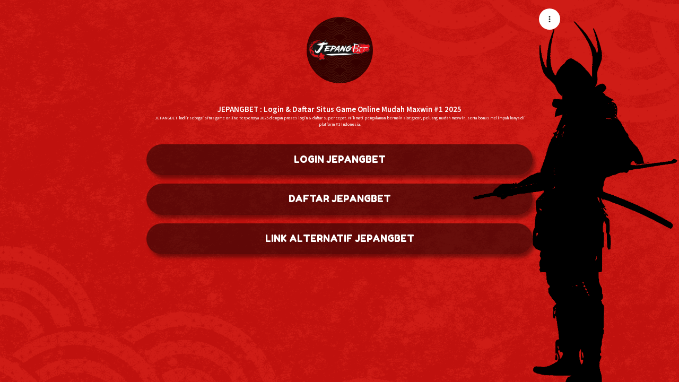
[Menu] (549, 19)
